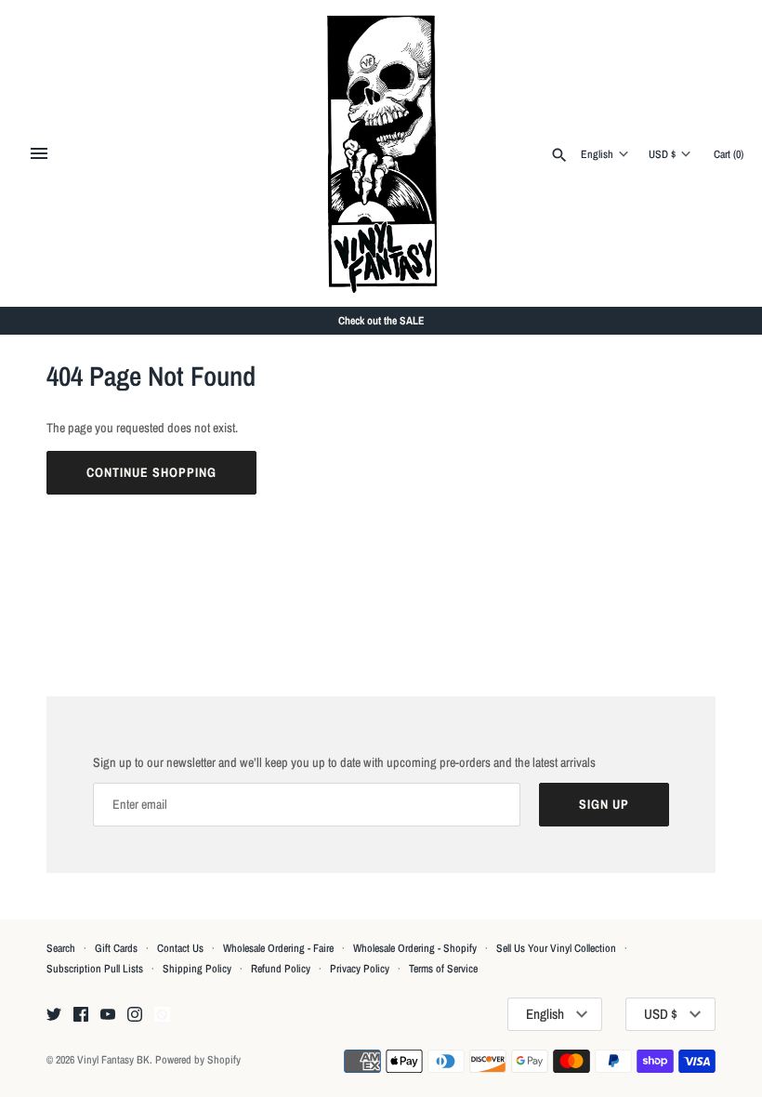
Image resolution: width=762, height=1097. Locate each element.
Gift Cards (116, 948)
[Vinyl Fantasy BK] (381, 153)
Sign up (604, 804)
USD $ (662, 154)
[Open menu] (39, 153)
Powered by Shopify (198, 1059)
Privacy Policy (359, 968)
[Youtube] (107, 1015)
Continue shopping (151, 472)
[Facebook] (80, 1015)
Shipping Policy (197, 968)
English (597, 154)
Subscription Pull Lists (94, 968)
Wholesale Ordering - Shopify (415, 948)
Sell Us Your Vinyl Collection (556, 948)
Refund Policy (280, 968)
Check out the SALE (381, 320)
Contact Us (180, 948)
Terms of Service (443, 968)
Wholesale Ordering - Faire (278, 948)
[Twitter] (53, 1015)
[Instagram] (134, 1015)
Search (60, 948)
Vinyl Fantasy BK (113, 1059)
